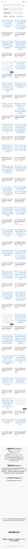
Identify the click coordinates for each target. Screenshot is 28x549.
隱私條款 (5, 539)
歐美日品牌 (12, 16)
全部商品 (5, 16)
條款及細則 (11, 539)
